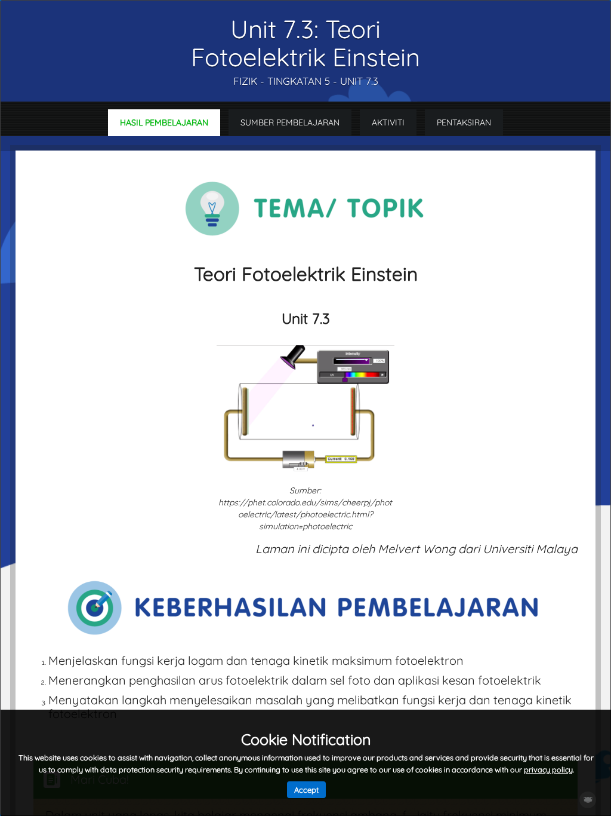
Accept (306, 789)
